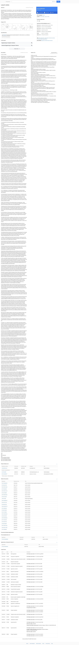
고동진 (46, 16)
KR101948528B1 (4, 529)
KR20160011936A (4, 527)
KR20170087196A (4, 525)
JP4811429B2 (4, 498)
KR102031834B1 (4, 510)
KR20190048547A (4, 500)
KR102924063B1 (4, 523)
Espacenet (43, 40)
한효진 (43, 16)
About (27, 643)
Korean (44, 15)
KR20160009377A (4, 506)
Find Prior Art (47, 12)
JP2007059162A (4, 468)
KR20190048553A (4, 517)
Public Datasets (38, 643)
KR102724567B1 (4, 496)
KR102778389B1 (4, 492)
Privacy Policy (48, 643)
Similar (52, 12)
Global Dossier (47, 40)
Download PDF (40, 12)
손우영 (41, 16)
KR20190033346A (4, 494)
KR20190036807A (4, 483)
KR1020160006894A (5, 539)
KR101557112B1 (4, 502)
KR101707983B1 (4, 512)
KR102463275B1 (4, 485)
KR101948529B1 (4, 508)
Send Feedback (32, 643)
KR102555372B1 (4, 504)
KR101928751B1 (4, 521)
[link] (17, 35)
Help (52, 643)
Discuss (51, 40)
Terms (43, 643)
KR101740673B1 (4, 519)
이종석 (48, 16)
